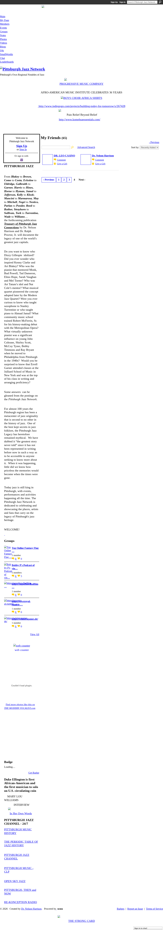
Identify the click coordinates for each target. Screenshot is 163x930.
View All (34, 634)
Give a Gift (62, 163)
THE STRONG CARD (81, 921)
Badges (120, 908)
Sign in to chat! (140, 928)
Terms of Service (154, 908)
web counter (22, 649)
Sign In (122, 2)
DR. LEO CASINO (64, 155)
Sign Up (114, 2)
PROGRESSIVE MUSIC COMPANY (81, 83)
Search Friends (72, 147)
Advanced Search (86, 147)
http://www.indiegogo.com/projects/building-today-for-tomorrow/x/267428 (82, 106)
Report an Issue (135, 908)
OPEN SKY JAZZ (14, 881)
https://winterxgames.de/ (25, 619)
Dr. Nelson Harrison (103, 155)
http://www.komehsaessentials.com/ (79, 119)
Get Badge (33, 772)
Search (160, 2)
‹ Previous (154, 142)
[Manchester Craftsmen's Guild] (4, 534)
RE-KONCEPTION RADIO (20, 902)
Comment (61, 160)
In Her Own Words (21, 813)
